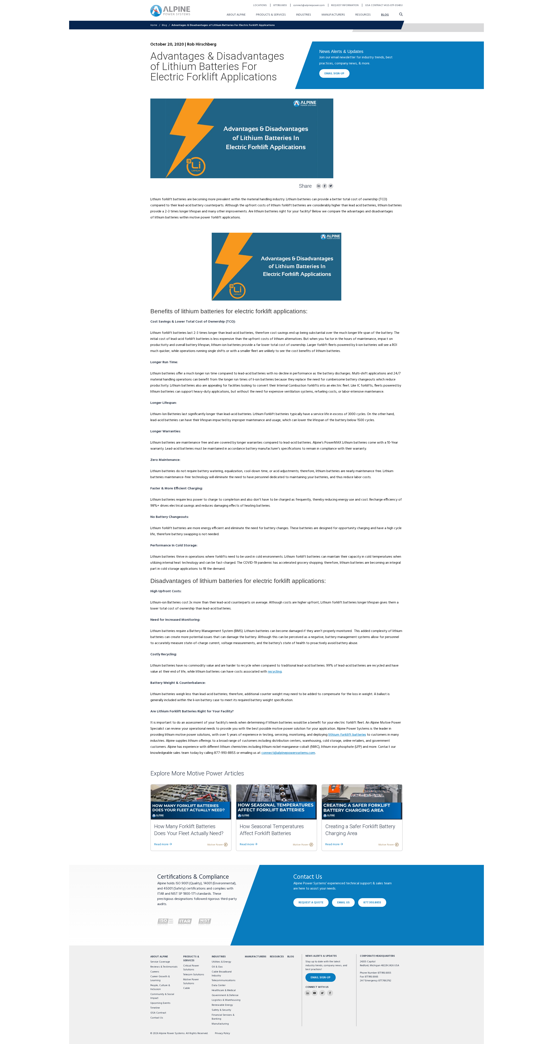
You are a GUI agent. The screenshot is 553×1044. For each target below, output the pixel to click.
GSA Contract (158, 1013)
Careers (154, 972)
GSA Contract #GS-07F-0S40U (384, 5)
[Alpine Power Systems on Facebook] (330, 993)
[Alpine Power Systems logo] (170, 10)
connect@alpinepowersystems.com (288, 753)
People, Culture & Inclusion (160, 987)
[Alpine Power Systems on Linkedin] (308, 993)
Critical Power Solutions (191, 968)
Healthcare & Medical (224, 990)
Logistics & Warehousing (226, 1000)
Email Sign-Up (334, 73)
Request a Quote (311, 902)
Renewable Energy (222, 1005)
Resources (363, 14)
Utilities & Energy (221, 962)
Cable (186, 988)
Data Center (219, 985)
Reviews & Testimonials (164, 967)
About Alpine (236, 14)
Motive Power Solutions (191, 981)
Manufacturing (220, 1024)
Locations (260, 5)
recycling (275, 672)
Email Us (343, 902)
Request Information (345, 5)
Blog (385, 14)
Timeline (155, 1008)
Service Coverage (160, 962)
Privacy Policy (222, 1033)
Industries (303, 14)
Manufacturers (333, 14)
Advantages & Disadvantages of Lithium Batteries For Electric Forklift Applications (223, 25)
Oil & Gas (217, 967)
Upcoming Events (160, 1003)
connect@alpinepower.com (309, 5)
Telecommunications (223, 980)
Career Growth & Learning (160, 978)
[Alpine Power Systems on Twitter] (322, 993)
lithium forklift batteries (347, 735)
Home (153, 25)
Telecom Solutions (193, 974)
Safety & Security (221, 1010)
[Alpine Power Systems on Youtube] (314, 993)
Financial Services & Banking (223, 1017)
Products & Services (271, 14)
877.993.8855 (280, 5)
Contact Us (156, 1018)
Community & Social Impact (162, 996)
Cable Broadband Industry (222, 974)
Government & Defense (225, 995)
